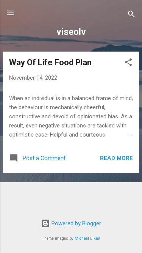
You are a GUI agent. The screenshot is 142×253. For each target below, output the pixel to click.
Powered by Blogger (75, 223)
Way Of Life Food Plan (50, 62)
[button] (128, 63)
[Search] (131, 15)
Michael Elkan (87, 238)
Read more (116, 158)
